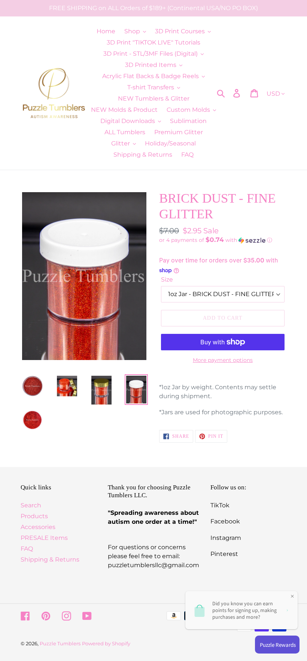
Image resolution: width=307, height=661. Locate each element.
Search (31, 505)
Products (34, 516)
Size (167, 279)
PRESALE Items (44, 537)
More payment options (223, 360)
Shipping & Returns (50, 559)
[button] (222, 240)
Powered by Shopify (106, 643)
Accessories (38, 527)
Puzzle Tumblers (60, 643)
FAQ (27, 548)
